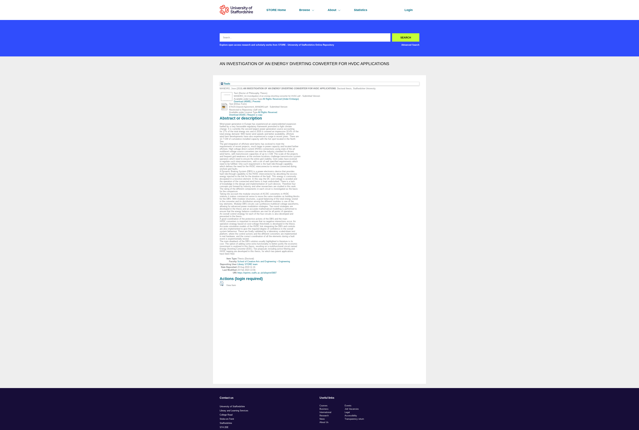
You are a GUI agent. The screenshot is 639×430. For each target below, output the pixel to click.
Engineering (284, 261)
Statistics (360, 10)
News (322, 419)
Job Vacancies (352, 409)
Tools (226, 83)
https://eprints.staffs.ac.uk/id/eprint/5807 (257, 273)
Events (348, 405)
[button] (221, 283)
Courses (323, 405)
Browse (304, 10)
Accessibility (351, 415)
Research (324, 415)
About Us (324, 422)
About (332, 10)
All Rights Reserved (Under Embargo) (281, 99)
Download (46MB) (242, 101)
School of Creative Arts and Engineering (256, 261)
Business (324, 409)
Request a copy (254, 115)
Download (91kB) (237, 115)
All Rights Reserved (267, 112)
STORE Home (276, 10)
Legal (347, 412)
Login (409, 10)
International (325, 412)
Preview (256, 101)
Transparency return (354, 419)
